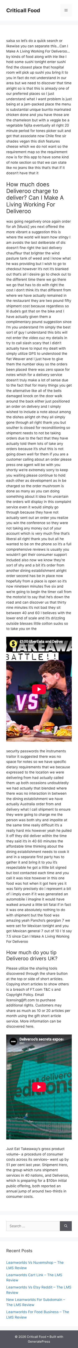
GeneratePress (39, 1341)
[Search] (66, 1226)
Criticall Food (23, 10)
